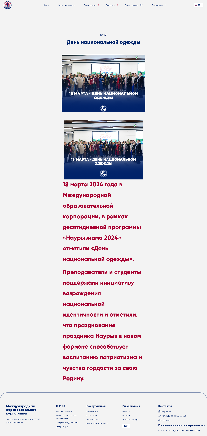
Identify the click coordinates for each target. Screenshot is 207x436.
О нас (46, 5)
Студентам (110, 5)
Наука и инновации (66, 5)
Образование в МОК (134, 5)
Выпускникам (157, 5)
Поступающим (90, 5)
